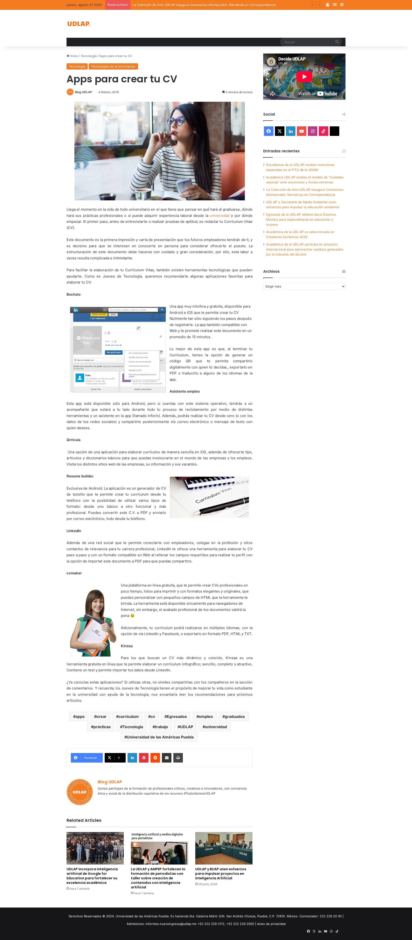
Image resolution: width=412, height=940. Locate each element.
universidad (220, 215)
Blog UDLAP (83, 92)
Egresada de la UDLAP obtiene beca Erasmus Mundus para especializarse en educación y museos (301, 219)
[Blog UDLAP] (78, 23)
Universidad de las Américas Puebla (160, 737)
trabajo (161, 726)
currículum (128, 716)
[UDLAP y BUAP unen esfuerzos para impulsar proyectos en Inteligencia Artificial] (223, 848)
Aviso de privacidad (271, 924)
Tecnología (89, 56)
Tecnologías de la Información (113, 66)
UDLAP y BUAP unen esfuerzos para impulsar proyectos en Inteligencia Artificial (220, 874)
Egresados (177, 716)
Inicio (73, 56)
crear (102, 716)
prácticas (102, 726)
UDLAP (186, 726)
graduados (235, 716)
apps (80, 716)
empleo (206, 716)
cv (153, 716)
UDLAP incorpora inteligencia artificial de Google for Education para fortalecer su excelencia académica (92, 876)
